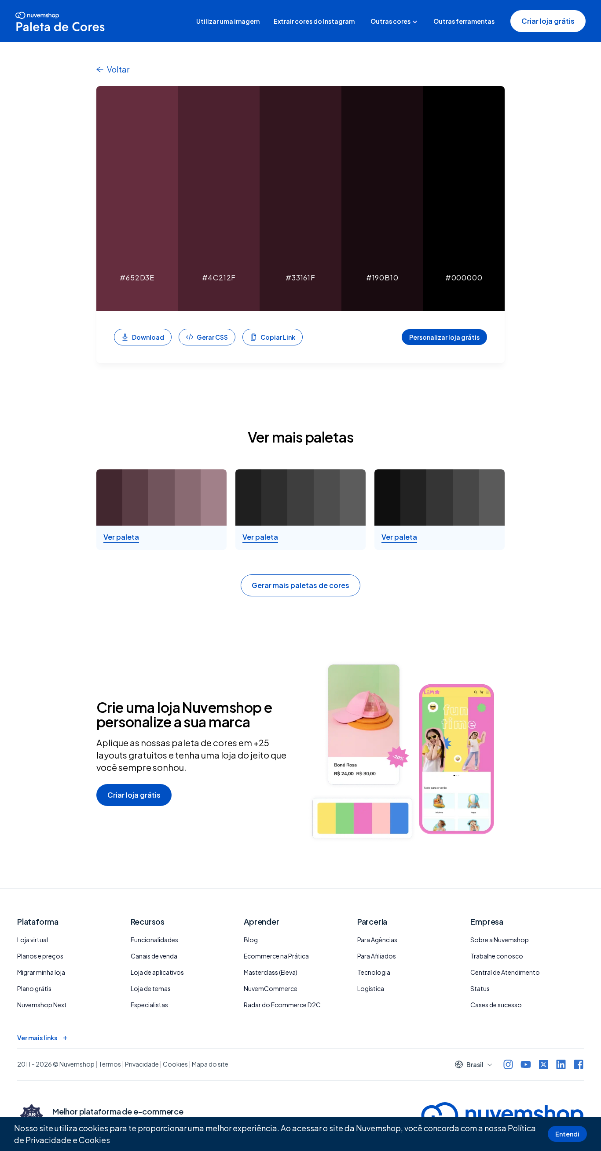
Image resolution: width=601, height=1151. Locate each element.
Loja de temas (151, 988)
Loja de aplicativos (157, 972)
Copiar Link (277, 337)
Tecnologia (373, 972)
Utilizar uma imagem (228, 21)
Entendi (567, 1134)
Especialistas (149, 1005)
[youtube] (525, 1064)
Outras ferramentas (464, 21)
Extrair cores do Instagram (314, 21)
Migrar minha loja (41, 972)
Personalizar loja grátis (444, 337)
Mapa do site (210, 1064)
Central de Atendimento (505, 972)
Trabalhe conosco (496, 956)
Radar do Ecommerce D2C (282, 1005)
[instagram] (508, 1064)
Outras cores (390, 21)
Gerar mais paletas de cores (300, 585)
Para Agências (377, 940)
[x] (543, 1064)
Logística (370, 988)
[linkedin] (561, 1064)
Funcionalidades (154, 940)
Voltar (118, 69)
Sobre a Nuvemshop (499, 940)
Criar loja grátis (548, 20)
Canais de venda (154, 956)
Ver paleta (121, 537)
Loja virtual (32, 940)
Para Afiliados (376, 956)
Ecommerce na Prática (276, 956)
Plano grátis (34, 988)
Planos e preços (40, 956)
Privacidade (142, 1064)
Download (148, 337)
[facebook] (578, 1064)
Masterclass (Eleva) (270, 972)
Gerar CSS (212, 337)
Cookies (94, 1140)
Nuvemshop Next (42, 1005)
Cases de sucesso (496, 1005)
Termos (110, 1064)
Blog (251, 940)
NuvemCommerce (270, 988)
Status (480, 988)
